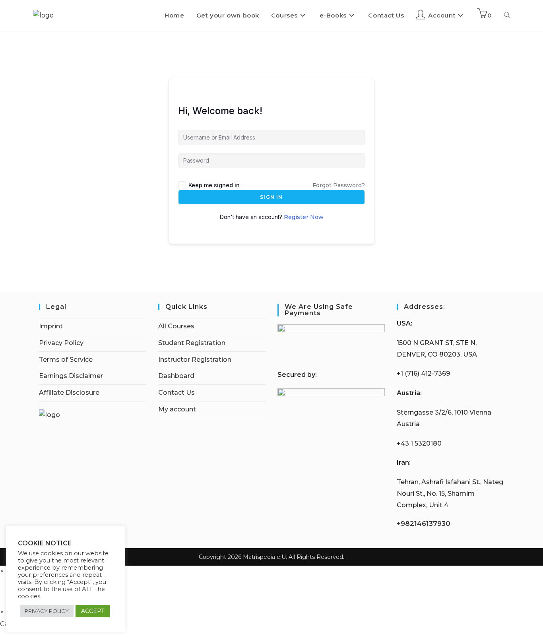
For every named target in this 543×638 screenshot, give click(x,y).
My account (177, 409)
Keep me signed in (214, 185)
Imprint (51, 326)
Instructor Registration (194, 359)
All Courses (176, 326)
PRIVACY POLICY (47, 611)
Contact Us (176, 392)
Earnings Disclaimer (71, 376)
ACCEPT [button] (92, 611)
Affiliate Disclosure (69, 392)
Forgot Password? (338, 185)
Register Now (304, 217)
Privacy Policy (61, 343)
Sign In (271, 197)
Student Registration (191, 343)
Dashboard (176, 376)
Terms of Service (66, 359)
